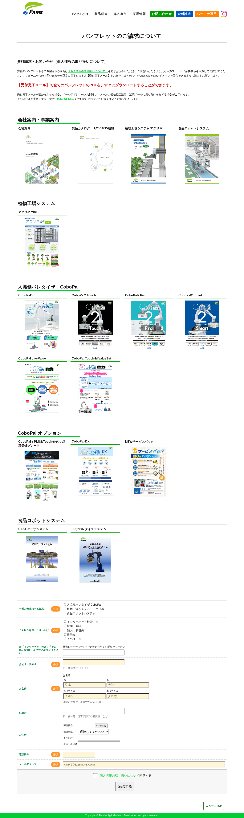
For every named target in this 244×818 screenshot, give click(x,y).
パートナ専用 (207, 13)
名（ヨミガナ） (115, 691)
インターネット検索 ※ (82, 621)
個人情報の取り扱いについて (119, 775)
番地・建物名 (70, 744)
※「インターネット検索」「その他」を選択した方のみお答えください (39, 650)
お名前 (22, 688)
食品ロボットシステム (81, 613)
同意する (126, 775)
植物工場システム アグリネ (85, 609)
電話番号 (24, 754)
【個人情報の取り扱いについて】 (88, 71)
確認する (125, 786)
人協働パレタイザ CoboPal (84, 604)
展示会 (71, 634)
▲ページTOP (214, 805)
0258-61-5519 (65, 98)
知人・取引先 (75, 630)
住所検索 (101, 725)
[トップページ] (33, 8)
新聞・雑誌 (74, 626)
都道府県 (68, 732)
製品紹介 (101, 13)
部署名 (22, 713)
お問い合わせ (162, 13)
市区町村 (68, 738)
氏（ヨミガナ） (71, 691)
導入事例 (120, 13)
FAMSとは (80, 13)
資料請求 (184, 13)
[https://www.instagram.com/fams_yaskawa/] (224, 14)
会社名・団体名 (27, 664)
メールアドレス (27, 764)
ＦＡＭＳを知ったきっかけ (34, 630)
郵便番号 (68, 725)
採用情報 (139, 13)
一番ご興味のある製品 (31, 608)
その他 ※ (74, 639)
